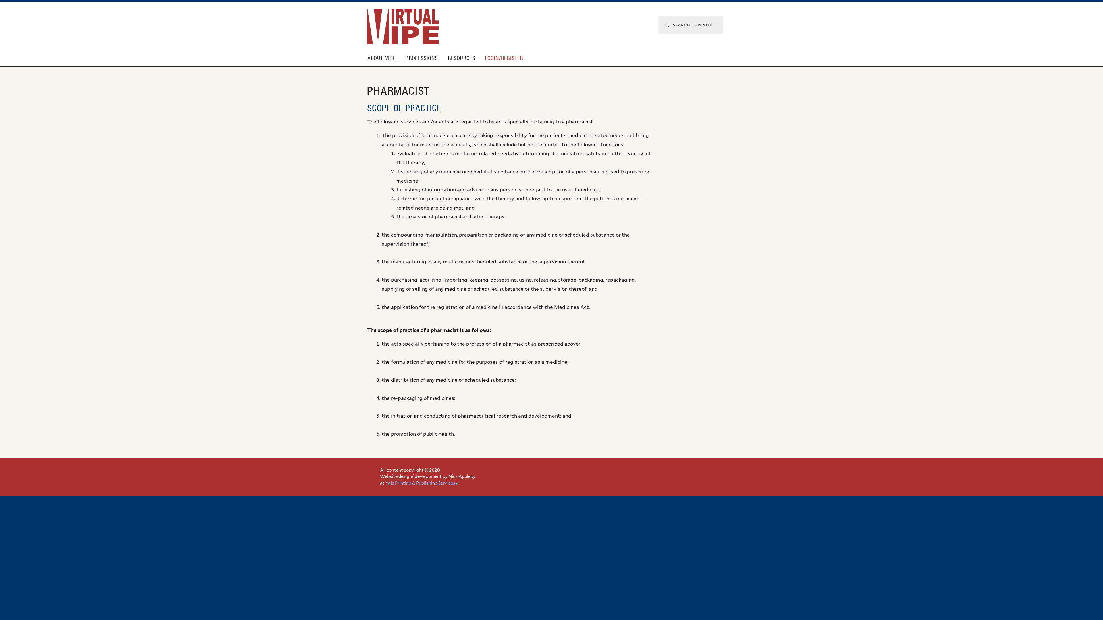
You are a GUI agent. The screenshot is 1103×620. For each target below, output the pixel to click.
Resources (461, 58)
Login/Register (504, 58)
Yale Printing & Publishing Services (422, 483)
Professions (421, 58)
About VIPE (381, 58)
